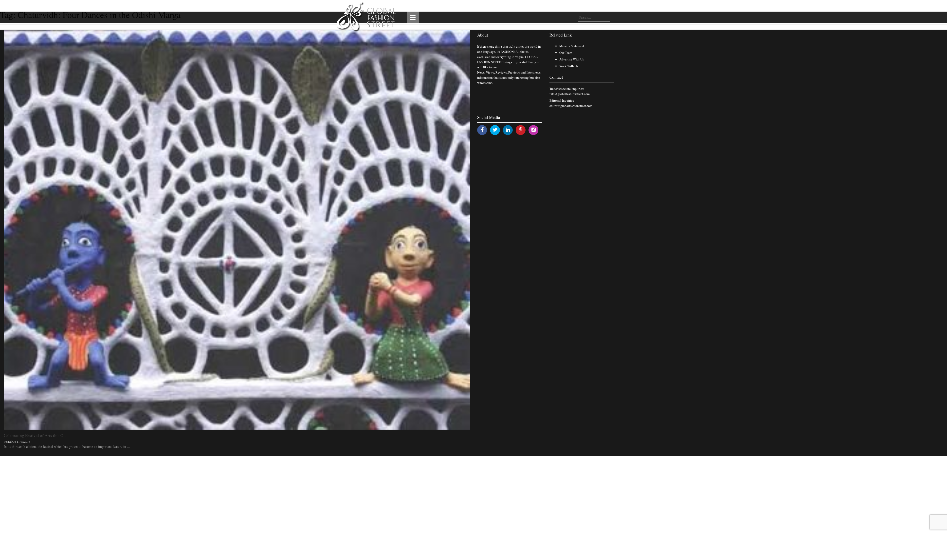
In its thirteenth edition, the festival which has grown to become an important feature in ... (67, 446)
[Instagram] (533, 129)
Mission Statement (571, 46)
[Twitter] (495, 129)
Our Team (565, 52)
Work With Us (568, 66)
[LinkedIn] (508, 129)
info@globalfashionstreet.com (569, 94)
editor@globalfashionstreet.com (570, 105)
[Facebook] (482, 129)
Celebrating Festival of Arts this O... (35, 435)
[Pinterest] (520, 129)
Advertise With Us (571, 59)
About (482, 35)
